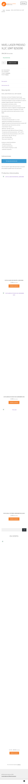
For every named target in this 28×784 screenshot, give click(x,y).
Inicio (4, 10)
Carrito (21, 780)
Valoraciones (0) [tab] (5, 85)
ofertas (19, 764)
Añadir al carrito (12, 62)
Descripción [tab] (4, 81)
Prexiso (6, 74)
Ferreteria (8, 10)
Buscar (14, 781)
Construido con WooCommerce (9, 776)
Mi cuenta (4, 781)
